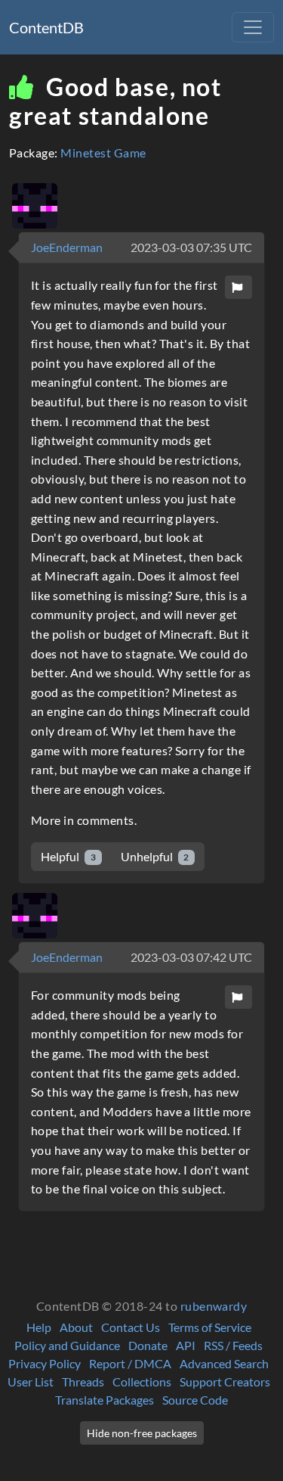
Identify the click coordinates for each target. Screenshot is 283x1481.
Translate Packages (104, 1399)
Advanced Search (224, 1363)
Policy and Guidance (67, 1345)
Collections (141, 1381)
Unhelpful (155, 856)
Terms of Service (209, 1327)
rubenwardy (214, 1306)
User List (31, 1381)
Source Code (195, 1399)
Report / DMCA (130, 1363)
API (185, 1345)
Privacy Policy (44, 1363)
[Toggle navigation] (253, 27)
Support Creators (225, 1381)
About (76, 1327)
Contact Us (130, 1327)
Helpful (68, 856)
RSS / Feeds (233, 1345)
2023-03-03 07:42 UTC (191, 957)
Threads (83, 1381)
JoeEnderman (67, 247)
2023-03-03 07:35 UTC (191, 247)
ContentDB (46, 27)
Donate (148, 1345)
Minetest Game (103, 152)
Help (38, 1327)
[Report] (238, 287)
